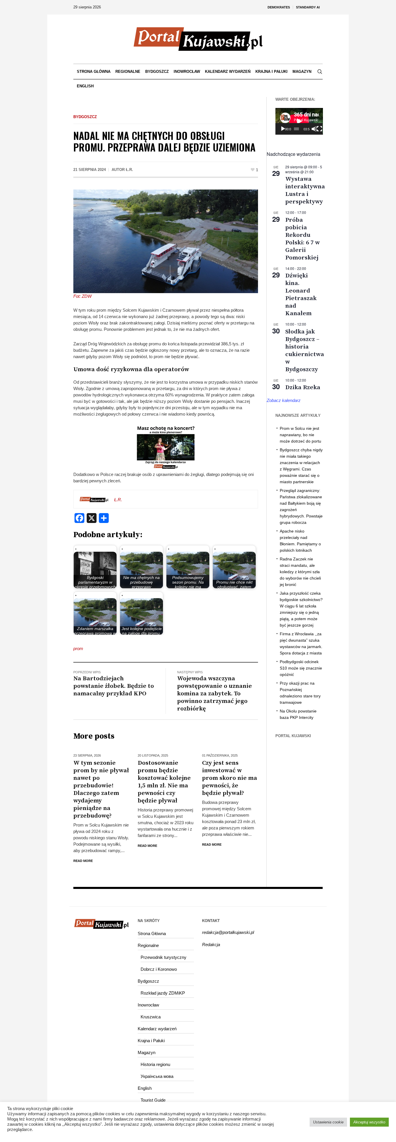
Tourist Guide (153, 1100)
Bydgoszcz (85, 117)
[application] (299, 121)
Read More (83, 861)
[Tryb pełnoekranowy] (319, 129)
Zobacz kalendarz (284, 400)
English (145, 1088)
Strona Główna (152, 933)
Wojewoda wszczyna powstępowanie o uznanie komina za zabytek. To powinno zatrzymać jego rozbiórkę (214, 693)
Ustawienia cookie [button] (328, 1122)
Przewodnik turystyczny (163, 957)
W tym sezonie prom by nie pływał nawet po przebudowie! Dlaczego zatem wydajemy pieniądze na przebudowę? (101, 789)
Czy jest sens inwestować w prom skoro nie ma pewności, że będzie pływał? (229, 778)
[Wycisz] (314, 129)
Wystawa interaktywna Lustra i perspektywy (305, 190)
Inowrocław (148, 1004)
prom (78, 648)
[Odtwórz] (283, 129)
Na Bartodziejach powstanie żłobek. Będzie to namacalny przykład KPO (113, 686)
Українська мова (157, 1076)
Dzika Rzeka (302, 387)
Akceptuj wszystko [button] (369, 1122)
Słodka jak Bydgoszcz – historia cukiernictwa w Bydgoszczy (304, 350)
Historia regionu (155, 1064)
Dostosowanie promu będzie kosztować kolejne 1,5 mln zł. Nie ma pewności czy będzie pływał (164, 781)
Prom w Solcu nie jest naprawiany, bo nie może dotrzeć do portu (300, 434)
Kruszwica (151, 1016)
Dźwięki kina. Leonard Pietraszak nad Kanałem (301, 294)
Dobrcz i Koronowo (159, 969)
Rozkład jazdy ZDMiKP (163, 993)
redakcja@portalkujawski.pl (228, 932)
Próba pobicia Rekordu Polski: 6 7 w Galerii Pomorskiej (302, 238)
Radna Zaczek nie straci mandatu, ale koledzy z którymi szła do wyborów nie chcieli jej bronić (300, 572)
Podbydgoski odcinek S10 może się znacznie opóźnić (301, 668)
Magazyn (146, 1052)
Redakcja (211, 944)
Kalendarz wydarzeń (157, 1028)
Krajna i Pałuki (151, 1040)
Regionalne (148, 945)
